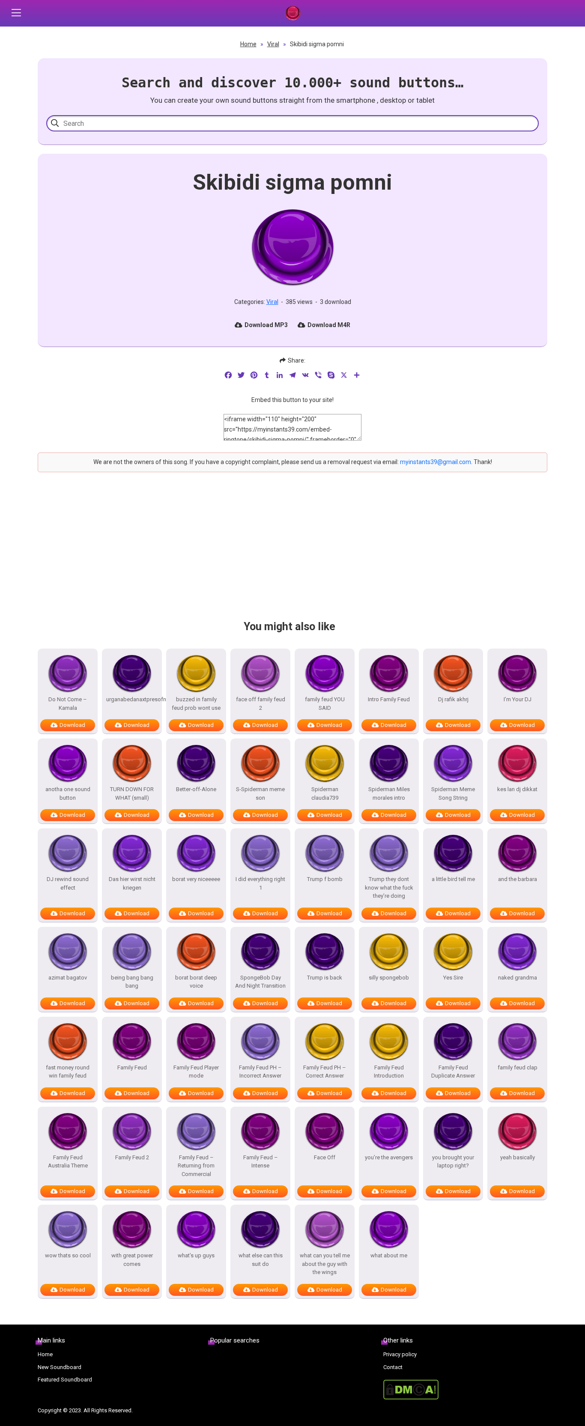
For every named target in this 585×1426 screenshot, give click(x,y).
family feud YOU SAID (325, 703)
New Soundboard (59, 1367)
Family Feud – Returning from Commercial (196, 1165)
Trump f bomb (325, 879)
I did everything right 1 (260, 883)
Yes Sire (453, 977)
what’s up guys (196, 1255)
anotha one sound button (67, 793)
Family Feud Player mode (196, 1071)
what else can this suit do (261, 1259)
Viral (273, 44)
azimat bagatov (67, 977)
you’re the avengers (389, 1157)
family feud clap (517, 1067)
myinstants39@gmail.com (435, 461)
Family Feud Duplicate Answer (453, 1071)
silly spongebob (389, 977)
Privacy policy (400, 1354)
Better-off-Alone (196, 789)
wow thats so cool (68, 1255)
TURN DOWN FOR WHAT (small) (132, 793)
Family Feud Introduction (389, 1071)
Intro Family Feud (389, 699)
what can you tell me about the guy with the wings (325, 1263)
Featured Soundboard (65, 1379)
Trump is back (324, 977)
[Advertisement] (292, 553)
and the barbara (517, 879)
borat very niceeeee (196, 879)
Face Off (324, 1157)
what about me (388, 1255)
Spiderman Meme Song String (453, 793)
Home (248, 44)
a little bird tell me (453, 879)
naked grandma (517, 977)
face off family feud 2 (260, 703)
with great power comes (132, 1259)
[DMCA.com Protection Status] (465, 1389)
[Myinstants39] (292, 13)
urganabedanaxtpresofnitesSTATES (132, 699)
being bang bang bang (132, 981)
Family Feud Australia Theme (68, 1161)
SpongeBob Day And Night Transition (260, 981)
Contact (393, 1367)
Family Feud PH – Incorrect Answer (260, 1071)
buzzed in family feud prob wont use (196, 703)
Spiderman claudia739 (324, 793)
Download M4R (328, 325)
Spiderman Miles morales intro (389, 793)
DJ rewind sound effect (68, 883)
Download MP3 (266, 325)
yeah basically (517, 1157)
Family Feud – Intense (260, 1161)
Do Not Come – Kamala (67, 703)
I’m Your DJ (517, 699)
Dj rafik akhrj (453, 699)
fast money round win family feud (68, 1071)
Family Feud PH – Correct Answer (324, 1071)
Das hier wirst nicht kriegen (132, 883)
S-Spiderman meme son (260, 793)
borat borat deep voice (196, 981)
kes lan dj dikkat (517, 789)
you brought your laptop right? (453, 1161)
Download (72, 725)
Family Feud (132, 1067)
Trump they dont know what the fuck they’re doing (389, 887)
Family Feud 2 (132, 1157)
